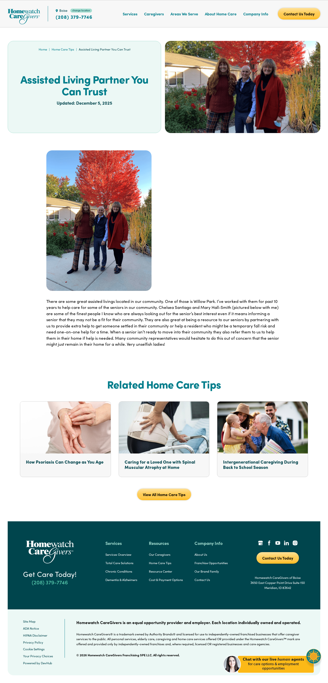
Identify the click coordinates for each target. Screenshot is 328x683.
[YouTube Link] (277, 543)
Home (43, 49)
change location (81, 10)
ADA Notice (31, 628)
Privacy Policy (33, 642)
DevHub (46, 663)
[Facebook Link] (269, 543)
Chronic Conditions (118, 571)
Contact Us (202, 580)
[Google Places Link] (260, 543)
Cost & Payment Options (166, 580)
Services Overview (118, 554)
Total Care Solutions (119, 563)
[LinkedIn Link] (286, 543)
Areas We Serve (184, 13)
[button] (272, 675)
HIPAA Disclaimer (35, 635)
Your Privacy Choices (38, 656)
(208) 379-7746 (74, 17)
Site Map (29, 621)
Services (130, 13)
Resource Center (160, 571)
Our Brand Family (206, 571)
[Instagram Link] (295, 543)
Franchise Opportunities (211, 563)
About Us (200, 554)
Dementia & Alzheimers (121, 580)
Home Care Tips (63, 49)
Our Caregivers (159, 554)
